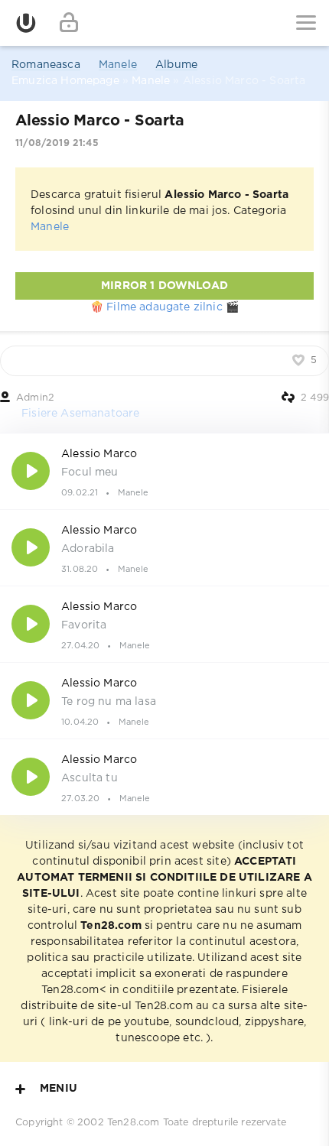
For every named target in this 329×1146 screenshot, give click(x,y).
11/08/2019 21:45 (57, 143)
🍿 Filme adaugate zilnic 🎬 (164, 307)
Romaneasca (45, 65)
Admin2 (35, 398)
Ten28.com (133, 1122)
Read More (164, 471)
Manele (118, 65)
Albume (176, 65)
